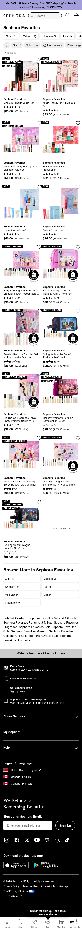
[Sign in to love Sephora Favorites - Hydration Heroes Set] (38, 187)
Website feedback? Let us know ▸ (41, 653)
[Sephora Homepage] (14, 15)
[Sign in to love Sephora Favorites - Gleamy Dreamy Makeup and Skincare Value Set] (38, 123)
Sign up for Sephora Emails (22, 817)
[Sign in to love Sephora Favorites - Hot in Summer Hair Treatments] (78, 123)
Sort (15, 45)
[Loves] (67, 15)
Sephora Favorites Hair (34, 627)
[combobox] (45, 15)
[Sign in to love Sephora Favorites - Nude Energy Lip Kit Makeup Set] (78, 59)
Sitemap (63, 886)
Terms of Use (30, 886)
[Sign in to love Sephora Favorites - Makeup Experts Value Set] (38, 59)
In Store (33, 45)
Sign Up (65, 825)
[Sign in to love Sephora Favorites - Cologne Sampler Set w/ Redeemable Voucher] (78, 311)
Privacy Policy (11, 886)
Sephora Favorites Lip (43, 635)
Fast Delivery (54, 45)
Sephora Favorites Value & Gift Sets (52, 618)
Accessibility (48, 886)
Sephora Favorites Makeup (29, 631)
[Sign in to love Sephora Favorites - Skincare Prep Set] (78, 187)
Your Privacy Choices (15, 891)
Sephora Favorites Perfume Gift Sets (27, 622)
